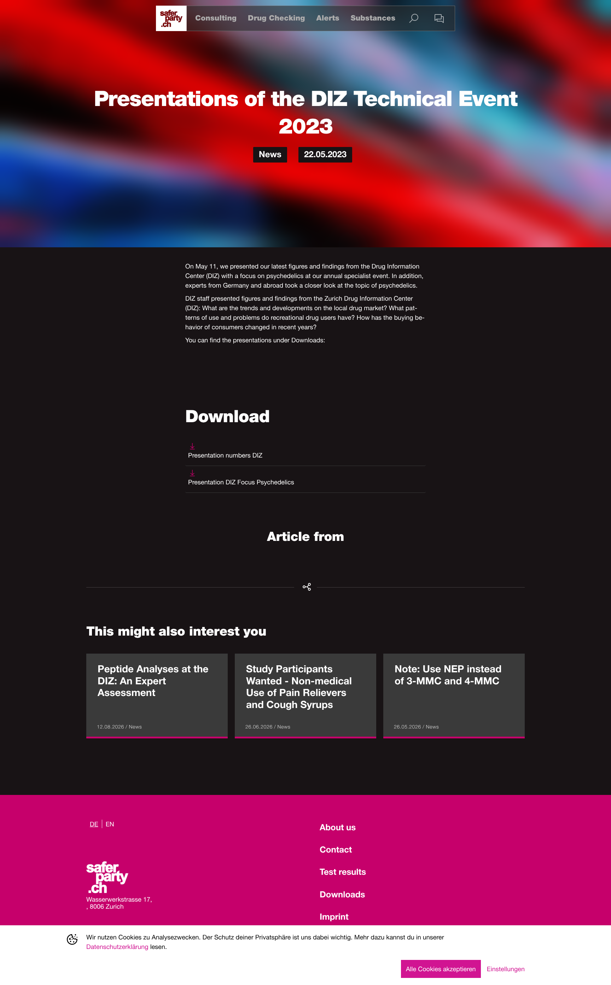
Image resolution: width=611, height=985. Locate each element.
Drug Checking (276, 18)
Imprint (334, 918)
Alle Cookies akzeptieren (441, 969)
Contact (336, 851)
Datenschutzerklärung (117, 946)
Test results (343, 873)
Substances (373, 18)
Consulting (216, 18)
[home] (171, 18)
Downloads (342, 895)
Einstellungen (506, 969)
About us (338, 828)
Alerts (327, 18)
